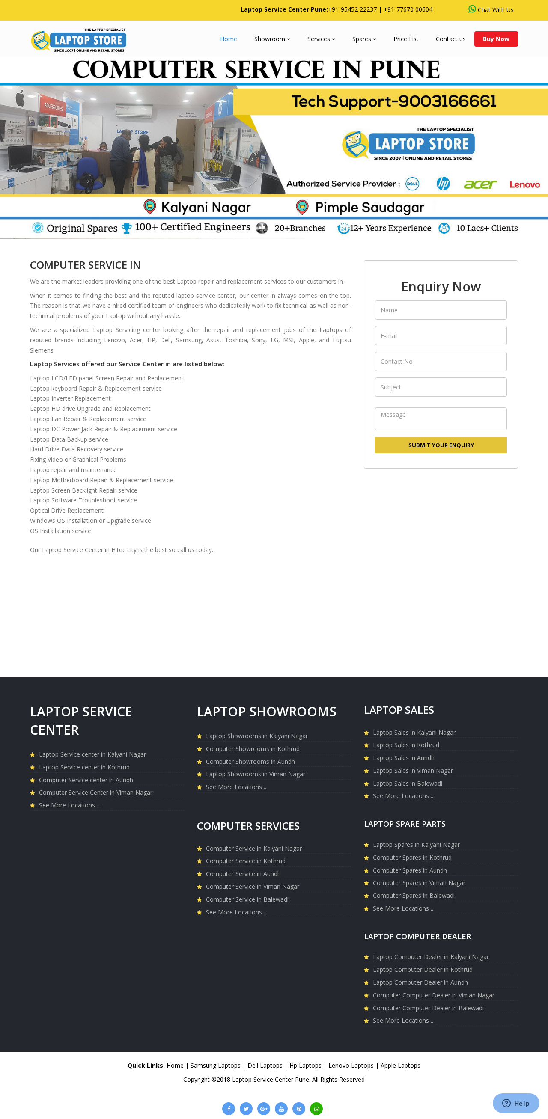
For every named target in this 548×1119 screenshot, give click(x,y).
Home (228, 39)
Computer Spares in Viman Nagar (419, 883)
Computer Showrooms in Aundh (250, 761)
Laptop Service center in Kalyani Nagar (92, 754)
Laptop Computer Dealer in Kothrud (423, 969)
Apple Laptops (400, 1065)
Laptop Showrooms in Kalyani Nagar (257, 736)
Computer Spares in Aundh (410, 870)
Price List (406, 39)
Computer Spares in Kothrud (412, 857)
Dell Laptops (265, 1065)
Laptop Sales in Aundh (404, 758)
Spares (361, 39)
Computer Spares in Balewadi (414, 895)
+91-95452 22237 (352, 9)
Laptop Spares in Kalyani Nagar (416, 844)
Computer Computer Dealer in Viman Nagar (433, 995)
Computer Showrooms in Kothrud (253, 749)
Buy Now (496, 39)
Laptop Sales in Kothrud (406, 745)
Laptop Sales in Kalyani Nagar (414, 732)
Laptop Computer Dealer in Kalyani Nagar (431, 957)
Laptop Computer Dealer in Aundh (420, 982)
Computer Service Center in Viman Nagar (95, 792)
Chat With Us (496, 10)
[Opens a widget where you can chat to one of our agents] (515, 1104)
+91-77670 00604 (408, 9)
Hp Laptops (305, 1065)
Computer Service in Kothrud (246, 861)
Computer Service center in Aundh (86, 780)
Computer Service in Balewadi (247, 899)
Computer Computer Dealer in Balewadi (428, 1008)
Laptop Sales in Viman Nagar (413, 770)
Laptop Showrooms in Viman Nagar (255, 774)
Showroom (269, 39)
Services (318, 39)
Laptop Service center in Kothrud (84, 767)
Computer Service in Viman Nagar (252, 886)
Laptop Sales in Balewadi (407, 783)
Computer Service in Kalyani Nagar (254, 848)
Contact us (451, 39)
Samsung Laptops (216, 1065)
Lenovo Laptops (351, 1065)
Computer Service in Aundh (243, 874)
